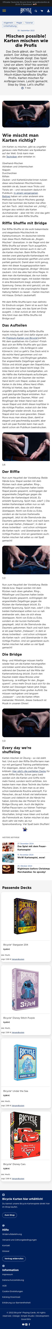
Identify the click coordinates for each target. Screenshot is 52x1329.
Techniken (11, 157)
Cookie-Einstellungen (12, 1291)
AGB (4, 1286)
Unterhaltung (10, 26)
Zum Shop (10, 1215)
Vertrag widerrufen (14, 1259)
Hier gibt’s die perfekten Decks (29, 771)
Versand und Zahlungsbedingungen (19, 1240)
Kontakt (6, 1246)
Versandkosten (18, 959)
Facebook (29, 1324)
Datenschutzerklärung (13, 1280)
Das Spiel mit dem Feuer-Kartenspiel (31, 848)
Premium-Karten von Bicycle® (22, 338)
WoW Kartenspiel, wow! (31, 858)
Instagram (26, 1324)
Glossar (5, 1251)
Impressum (7, 1275)
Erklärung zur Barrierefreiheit (16, 1303)
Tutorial (29, 23)
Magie (19, 23)
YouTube (23, 1324)
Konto (48, 11)
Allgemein (8, 23)
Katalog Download (11, 1297)
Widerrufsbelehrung (12, 1234)
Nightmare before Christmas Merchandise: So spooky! (33, 870)
